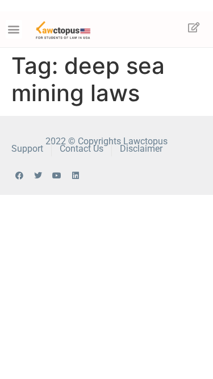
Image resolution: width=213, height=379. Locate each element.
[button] (14, 29)
